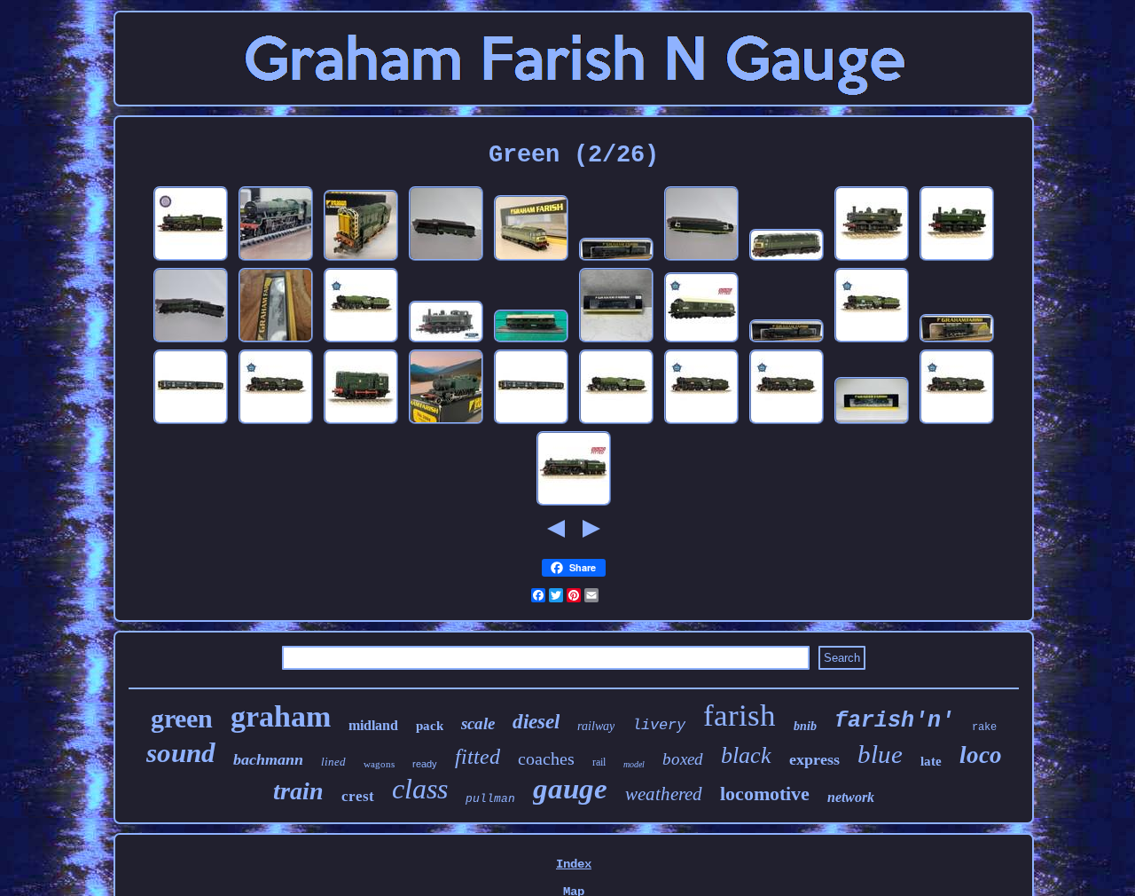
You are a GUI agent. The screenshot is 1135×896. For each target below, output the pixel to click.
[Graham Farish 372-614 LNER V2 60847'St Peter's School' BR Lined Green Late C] (701, 422)
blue (880, 754)
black (746, 755)
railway (595, 726)
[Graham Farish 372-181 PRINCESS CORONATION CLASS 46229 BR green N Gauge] (872, 422)
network (850, 797)
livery (658, 725)
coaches (546, 758)
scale (478, 723)
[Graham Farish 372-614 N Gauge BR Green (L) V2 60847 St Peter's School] (787, 422)
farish (739, 715)
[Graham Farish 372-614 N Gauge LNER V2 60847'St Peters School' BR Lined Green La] (957, 422)
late (931, 761)
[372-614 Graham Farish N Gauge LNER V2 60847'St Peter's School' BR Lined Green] (276, 422)
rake (984, 727)
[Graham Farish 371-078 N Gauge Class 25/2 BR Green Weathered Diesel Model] (531, 341)
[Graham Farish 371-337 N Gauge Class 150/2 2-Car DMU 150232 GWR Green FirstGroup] (531, 422)
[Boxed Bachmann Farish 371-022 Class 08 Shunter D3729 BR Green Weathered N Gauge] (361, 259)
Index (573, 864)
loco (980, 755)
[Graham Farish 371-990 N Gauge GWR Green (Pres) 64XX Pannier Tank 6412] (957, 259)
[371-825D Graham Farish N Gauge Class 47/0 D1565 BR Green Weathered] (787, 259)
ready (424, 763)
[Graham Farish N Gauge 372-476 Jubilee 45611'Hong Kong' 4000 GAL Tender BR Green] (276, 259)
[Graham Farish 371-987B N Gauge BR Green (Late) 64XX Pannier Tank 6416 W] (872, 259)
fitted (477, 756)
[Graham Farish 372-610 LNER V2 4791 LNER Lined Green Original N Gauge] (616, 422)
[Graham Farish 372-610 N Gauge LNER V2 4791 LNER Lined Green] (361, 341)
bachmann (268, 759)
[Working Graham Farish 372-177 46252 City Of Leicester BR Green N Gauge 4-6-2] (616, 259)
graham (281, 716)
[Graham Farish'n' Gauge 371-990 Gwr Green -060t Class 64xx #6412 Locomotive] (446, 341)
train (298, 791)
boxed (682, 759)
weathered (663, 794)
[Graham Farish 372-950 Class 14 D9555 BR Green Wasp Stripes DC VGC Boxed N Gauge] (276, 341)
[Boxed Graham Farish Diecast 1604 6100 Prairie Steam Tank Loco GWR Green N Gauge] (446, 422)
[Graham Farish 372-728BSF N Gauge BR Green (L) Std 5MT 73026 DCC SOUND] (574, 504)
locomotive (765, 793)
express (814, 759)
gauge (570, 789)
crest (357, 796)
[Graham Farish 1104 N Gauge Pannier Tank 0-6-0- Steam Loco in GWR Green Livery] (957, 341)
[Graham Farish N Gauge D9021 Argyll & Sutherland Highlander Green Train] (701, 259)
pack (429, 726)
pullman (490, 799)
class (420, 789)
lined (333, 761)
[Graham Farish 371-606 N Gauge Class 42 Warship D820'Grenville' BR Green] (616, 341)
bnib (805, 726)
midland (373, 725)
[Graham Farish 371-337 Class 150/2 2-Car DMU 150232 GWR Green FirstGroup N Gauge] (191, 422)
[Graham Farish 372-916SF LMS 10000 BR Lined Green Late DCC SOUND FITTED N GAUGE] (701, 341)
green (182, 718)
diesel (536, 722)
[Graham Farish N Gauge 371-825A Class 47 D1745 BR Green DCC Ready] (531, 259)
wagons (379, 763)
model (634, 764)
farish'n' (894, 721)
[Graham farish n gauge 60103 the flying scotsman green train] (191, 341)
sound (180, 752)
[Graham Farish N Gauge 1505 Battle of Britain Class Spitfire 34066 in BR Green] (446, 259)
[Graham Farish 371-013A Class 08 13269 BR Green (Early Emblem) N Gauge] (361, 422)
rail (599, 762)
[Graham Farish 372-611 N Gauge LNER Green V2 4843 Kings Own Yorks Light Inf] (872, 341)
